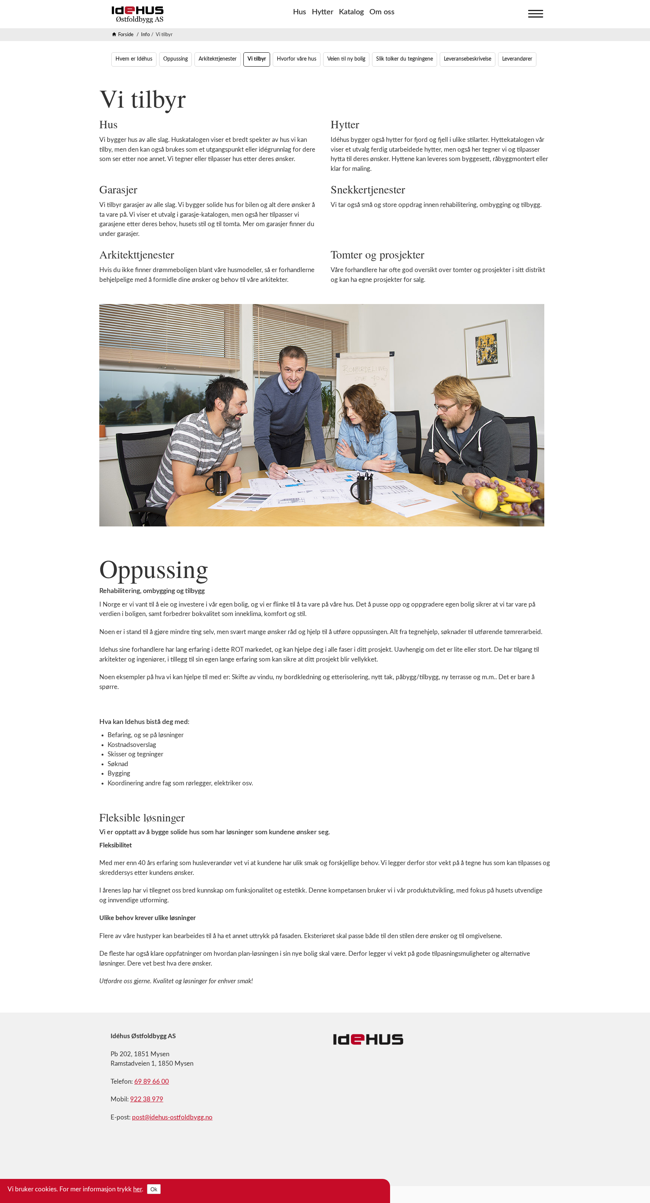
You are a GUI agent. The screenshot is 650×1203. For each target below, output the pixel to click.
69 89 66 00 (151, 1081)
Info (145, 34)
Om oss (382, 12)
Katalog (351, 12)
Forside (126, 34)
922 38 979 (146, 1099)
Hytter (322, 12)
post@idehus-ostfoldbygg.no (172, 1117)
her (137, 1189)
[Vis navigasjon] (533, 12)
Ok (153, 1189)
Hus (299, 12)
